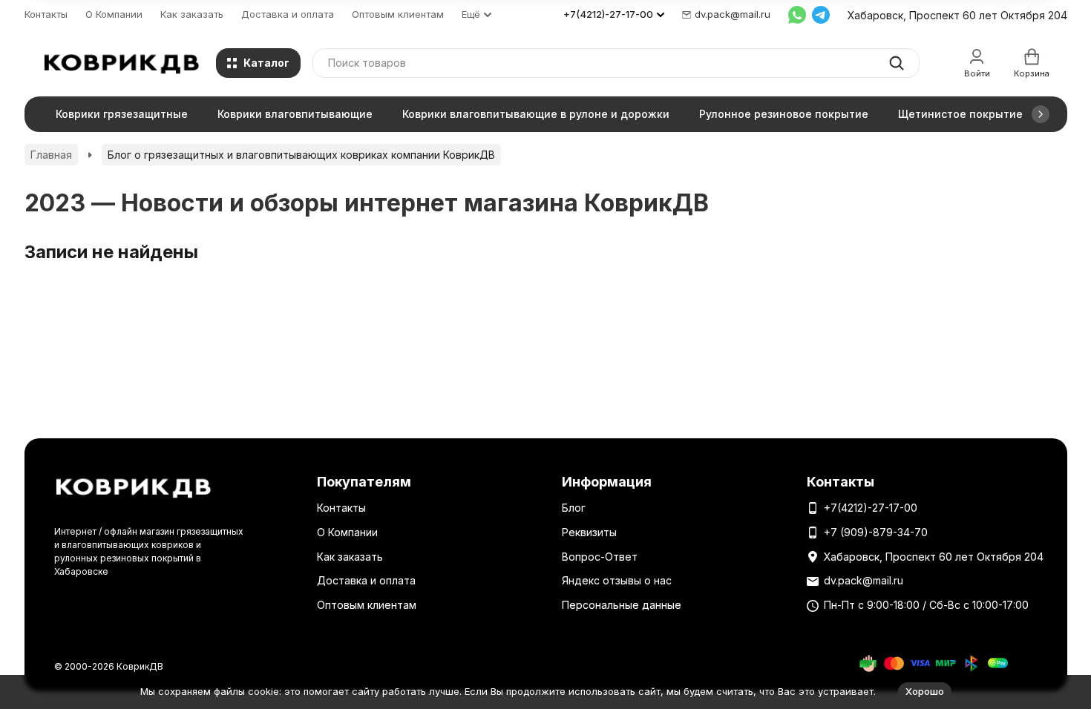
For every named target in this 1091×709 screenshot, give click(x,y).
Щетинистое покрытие (960, 114)
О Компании (113, 14)
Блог (574, 507)
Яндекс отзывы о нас (617, 580)
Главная (51, 154)
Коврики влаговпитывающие (295, 114)
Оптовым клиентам (398, 14)
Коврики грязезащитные (122, 114)
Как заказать (191, 14)
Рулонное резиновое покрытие (783, 114)
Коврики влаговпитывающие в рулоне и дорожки (535, 114)
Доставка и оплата (287, 14)
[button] (1040, 114)
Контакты (46, 14)
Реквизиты (589, 532)
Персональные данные (621, 604)
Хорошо (924, 691)
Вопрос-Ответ (600, 556)
